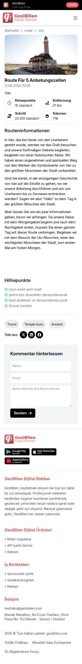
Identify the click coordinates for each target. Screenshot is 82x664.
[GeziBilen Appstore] (43, 451)
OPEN (72, 5)
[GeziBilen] (20, 18)
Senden (20, 413)
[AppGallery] (17, 460)
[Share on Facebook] (39, 334)
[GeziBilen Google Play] (17, 451)
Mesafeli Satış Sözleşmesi (51, 642)
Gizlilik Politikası (16, 642)
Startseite (12, 30)
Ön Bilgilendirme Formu (22, 652)
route (29, 30)
